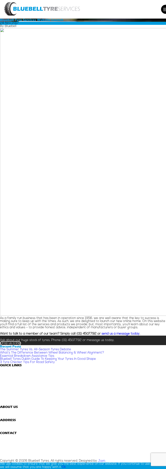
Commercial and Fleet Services (28, 402)
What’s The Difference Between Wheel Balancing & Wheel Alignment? (52, 352)
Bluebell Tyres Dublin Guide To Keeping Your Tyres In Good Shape (48, 359)
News (5, 416)
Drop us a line (10, 343)
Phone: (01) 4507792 (19, 445)
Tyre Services (12, 391)
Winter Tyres (11, 397)
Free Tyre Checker (16, 386)
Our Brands (10, 375)
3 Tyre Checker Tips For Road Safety (27, 362)
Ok (64, 467)
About (5, 411)
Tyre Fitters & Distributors (23, 369)
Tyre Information (15, 380)
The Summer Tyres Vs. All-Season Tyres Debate (35, 349)
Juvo (101, 461)
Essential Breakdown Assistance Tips (27, 356)
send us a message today (121, 333)
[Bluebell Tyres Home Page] (42, 14)
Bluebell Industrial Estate (22, 424)
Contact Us (10, 437)
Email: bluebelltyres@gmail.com (28, 453)
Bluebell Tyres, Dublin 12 (21, 429)
